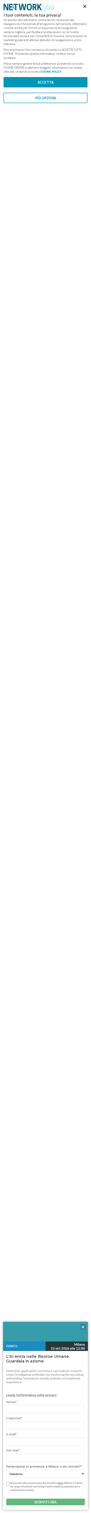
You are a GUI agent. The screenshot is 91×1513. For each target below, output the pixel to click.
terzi (60, 1483)
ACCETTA (46, 82)
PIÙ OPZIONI (45, 98)
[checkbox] (7, 1483)
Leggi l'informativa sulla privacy (31, 1395)
